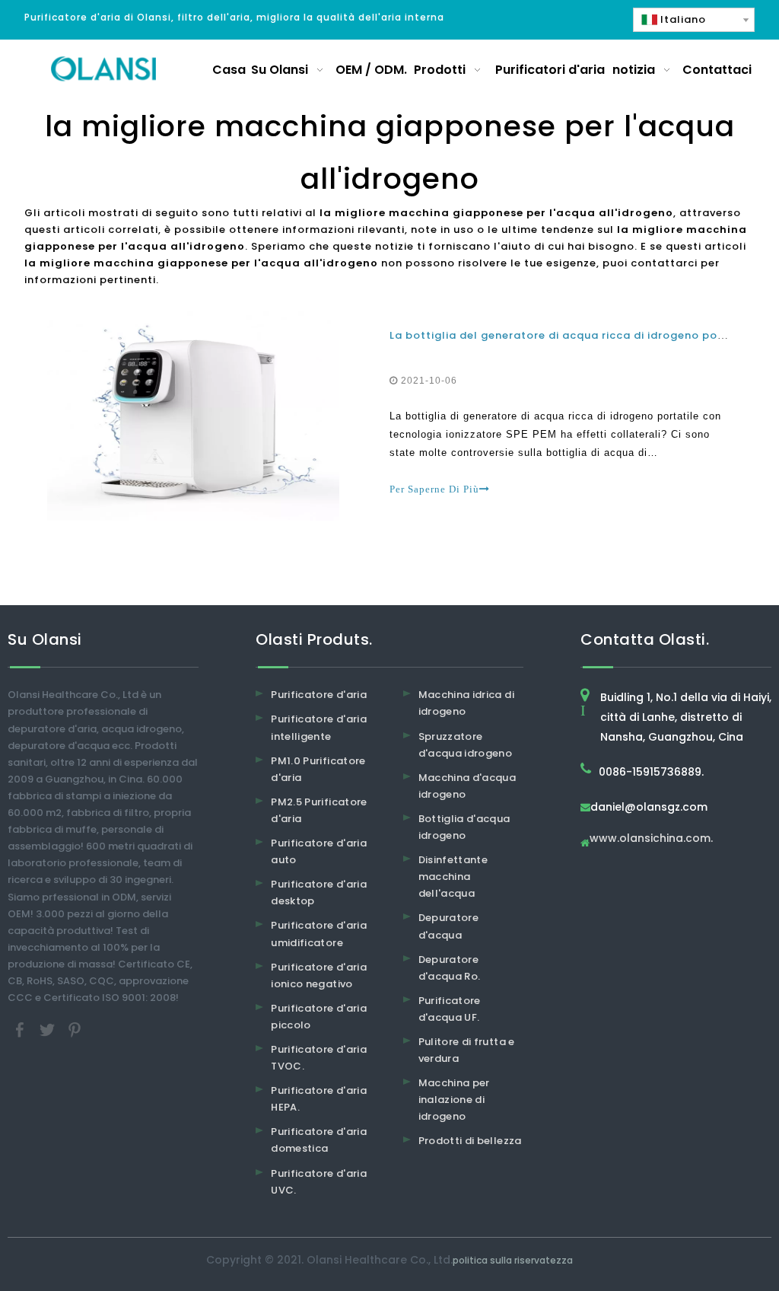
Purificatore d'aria (319, 694)
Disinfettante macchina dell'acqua (453, 877)
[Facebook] (21, 1029)
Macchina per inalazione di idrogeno (454, 1100)
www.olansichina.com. (651, 839)
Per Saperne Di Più (434, 489)
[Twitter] (48, 1029)
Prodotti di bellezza (470, 1140)
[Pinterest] (74, 1029)
